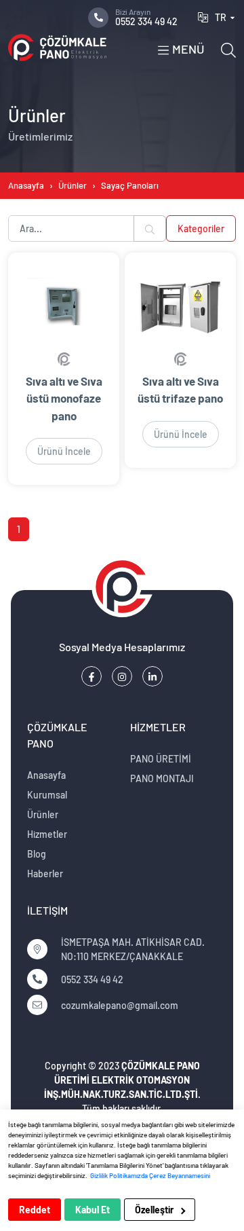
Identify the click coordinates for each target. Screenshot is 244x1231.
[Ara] (228, 48)
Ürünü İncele (64, 451)
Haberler (45, 873)
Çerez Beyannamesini (179, 1175)
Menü (187, 49)
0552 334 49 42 (146, 17)
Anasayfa (26, 185)
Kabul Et (92, 1209)
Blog (36, 854)
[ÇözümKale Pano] (57, 47)
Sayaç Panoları (130, 185)
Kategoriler (201, 228)
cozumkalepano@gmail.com (119, 1005)
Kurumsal (47, 795)
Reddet (34, 1209)
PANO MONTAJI (162, 778)
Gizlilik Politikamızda (119, 1175)
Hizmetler (47, 834)
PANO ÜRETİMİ (160, 759)
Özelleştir (155, 1209)
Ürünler (72, 185)
